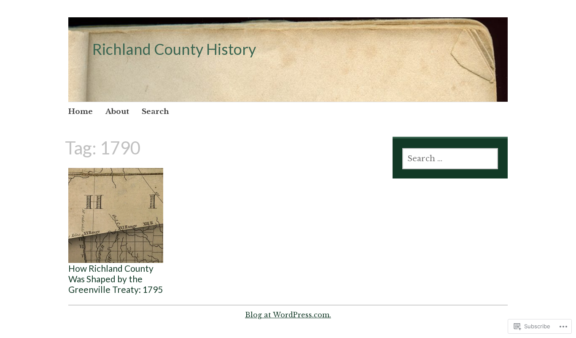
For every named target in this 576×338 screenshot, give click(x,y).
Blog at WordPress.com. (288, 315)
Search (155, 111)
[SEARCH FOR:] (450, 158)
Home (80, 111)
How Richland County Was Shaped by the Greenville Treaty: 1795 (115, 279)
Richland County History (174, 49)
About (117, 111)
